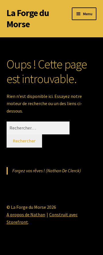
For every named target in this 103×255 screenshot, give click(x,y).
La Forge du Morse (28, 18)
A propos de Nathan (26, 214)
